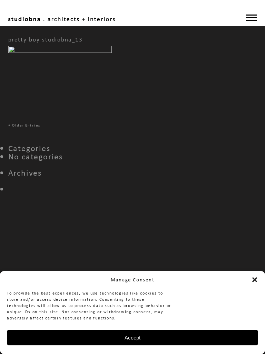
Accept (132, 338)
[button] (254, 279)
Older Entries (26, 125)
